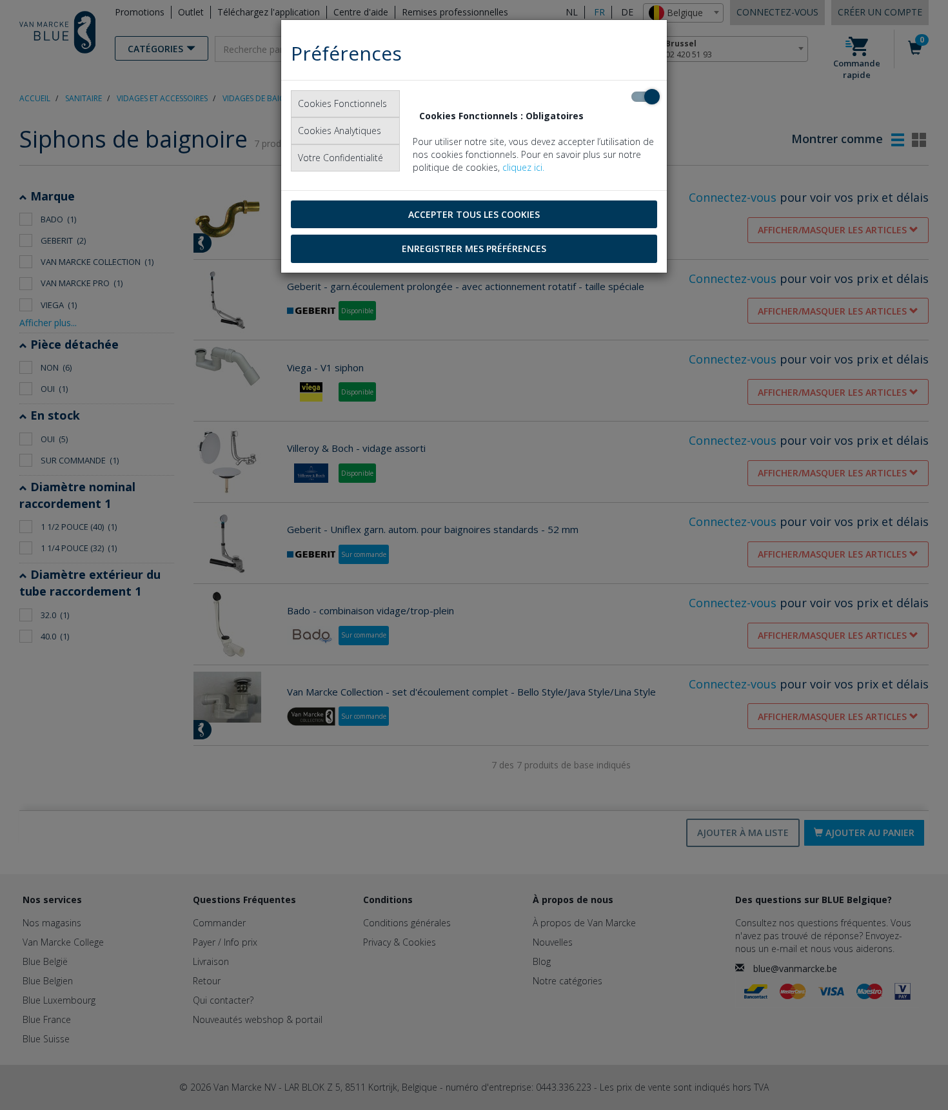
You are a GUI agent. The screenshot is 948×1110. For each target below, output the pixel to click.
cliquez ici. (523, 167)
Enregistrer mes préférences (474, 248)
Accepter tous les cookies (474, 214)
